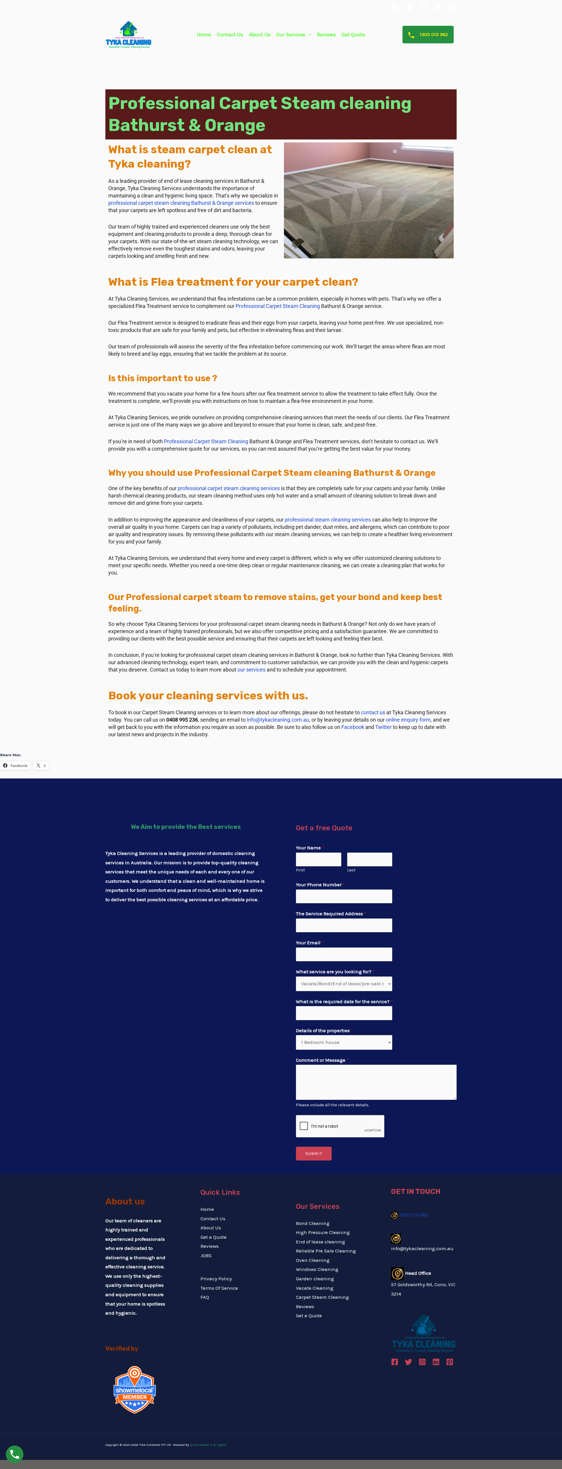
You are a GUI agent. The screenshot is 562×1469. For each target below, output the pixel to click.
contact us (373, 712)
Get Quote (353, 34)
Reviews (326, 34)
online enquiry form (408, 720)
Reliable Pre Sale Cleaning (326, 1251)
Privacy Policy (216, 1278)
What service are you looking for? (335, 971)
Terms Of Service (219, 1288)
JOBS (206, 1255)
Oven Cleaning (313, 1260)
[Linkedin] (438, 7)
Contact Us (230, 34)
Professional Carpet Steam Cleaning (278, 306)
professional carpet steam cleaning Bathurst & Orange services (181, 203)
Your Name (310, 848)
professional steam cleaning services (328, 520)
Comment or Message (322, 1060)
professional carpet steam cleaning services (229, 488)
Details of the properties (324, 1030)
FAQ (205, 1297)
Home (204, 34)
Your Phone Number (320, 884)
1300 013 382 (433, 34)
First (300, 870)
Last (351, 870)
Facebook (352, 727)
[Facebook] (394, 7)
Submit (313, 1153)
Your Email (310, 942)
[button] (308, 34)
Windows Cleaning (317, 1269)
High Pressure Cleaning (323, 1232)
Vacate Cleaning (314, 1288)
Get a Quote (214, 1237)
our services (251, 670)
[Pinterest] (453, 7)
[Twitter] (409, 7)
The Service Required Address (331, 913)
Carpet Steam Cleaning (322, 1297)
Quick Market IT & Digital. (208, 1445)
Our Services (290, 34)
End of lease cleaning (320, 1242)
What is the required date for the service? (344, 1001)
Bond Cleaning (313, 1223)
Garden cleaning (315, 1278)
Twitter (383, 727)
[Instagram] (424, 7)
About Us (259, 34)
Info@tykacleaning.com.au (278, 720)
